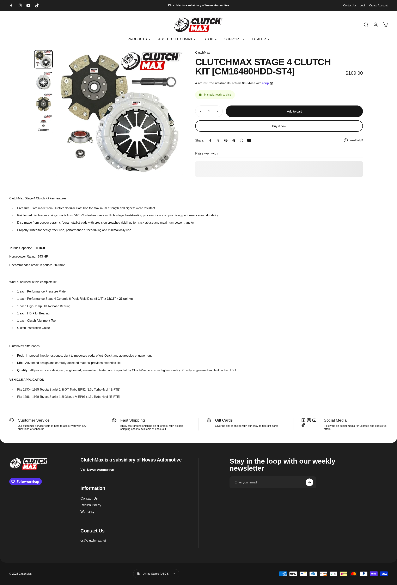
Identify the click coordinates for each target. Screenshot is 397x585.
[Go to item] (43, 59)
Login (363, 5)
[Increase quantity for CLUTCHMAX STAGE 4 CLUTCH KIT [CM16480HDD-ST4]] (218, 111)
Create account (378, 5)
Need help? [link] (356, 140)
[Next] (172, 122)
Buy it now (279, 126)
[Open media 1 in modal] (119, 113)
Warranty (87, 512)
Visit (97, 469)
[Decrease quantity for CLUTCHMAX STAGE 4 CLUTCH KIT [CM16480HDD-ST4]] (199, 111)
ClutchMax (202, 52)
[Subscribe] (309, 482)
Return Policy (90, 505)
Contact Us (350, 5)
